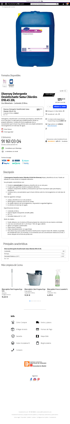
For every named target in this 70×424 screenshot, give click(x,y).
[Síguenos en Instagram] (35, 381)
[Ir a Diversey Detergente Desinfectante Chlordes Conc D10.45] (4, 85)
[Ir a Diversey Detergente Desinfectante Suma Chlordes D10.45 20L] (11, 85)
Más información (52, 125)
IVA (61, 91)
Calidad (29, 417)
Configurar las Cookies (42, 417)
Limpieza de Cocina (9, 7)
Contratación (52, 417)
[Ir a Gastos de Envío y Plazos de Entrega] (53, 95)
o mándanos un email (11, 151)
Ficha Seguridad (8, 132)
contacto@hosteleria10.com (43, 412)
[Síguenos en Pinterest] (38, 381)
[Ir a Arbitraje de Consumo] (36, 367)
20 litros (11, 86)
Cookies (34, 417)
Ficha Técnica (8, 129)
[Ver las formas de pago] (15, 164)
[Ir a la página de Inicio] (14, 4)
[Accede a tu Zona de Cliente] (63, 4)
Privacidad (23, 417)
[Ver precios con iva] (66, 91)
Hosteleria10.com (23, 412)
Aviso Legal (17, 417)
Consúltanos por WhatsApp (13, 148)
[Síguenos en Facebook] (31, 381)
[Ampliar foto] (34, 68)
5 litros (5, 86)
